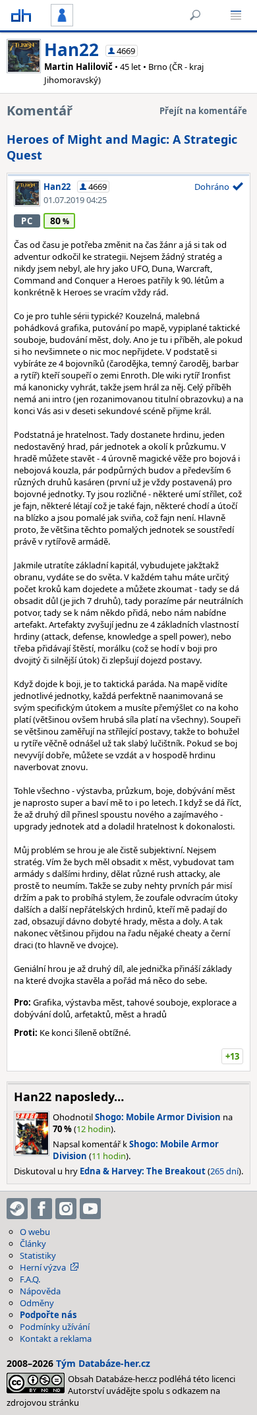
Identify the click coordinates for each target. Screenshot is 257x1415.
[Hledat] (195, 15)
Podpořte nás (48, 1315)
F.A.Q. (30, 1279)
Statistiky (38, 1255)
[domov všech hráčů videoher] (21, 15)
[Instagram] (65, 1208)
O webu (35, 1232)
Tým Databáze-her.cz (103, 1363)
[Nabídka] (236, 15)
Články (33, 1243)
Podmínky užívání (55, 1327)
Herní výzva (43, 1267)
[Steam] (17, 1208)
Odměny (37, 1303)
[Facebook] (41, 1208)
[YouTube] (90, 1208)
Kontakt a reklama (56, 1338)
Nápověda (40, 1291)
